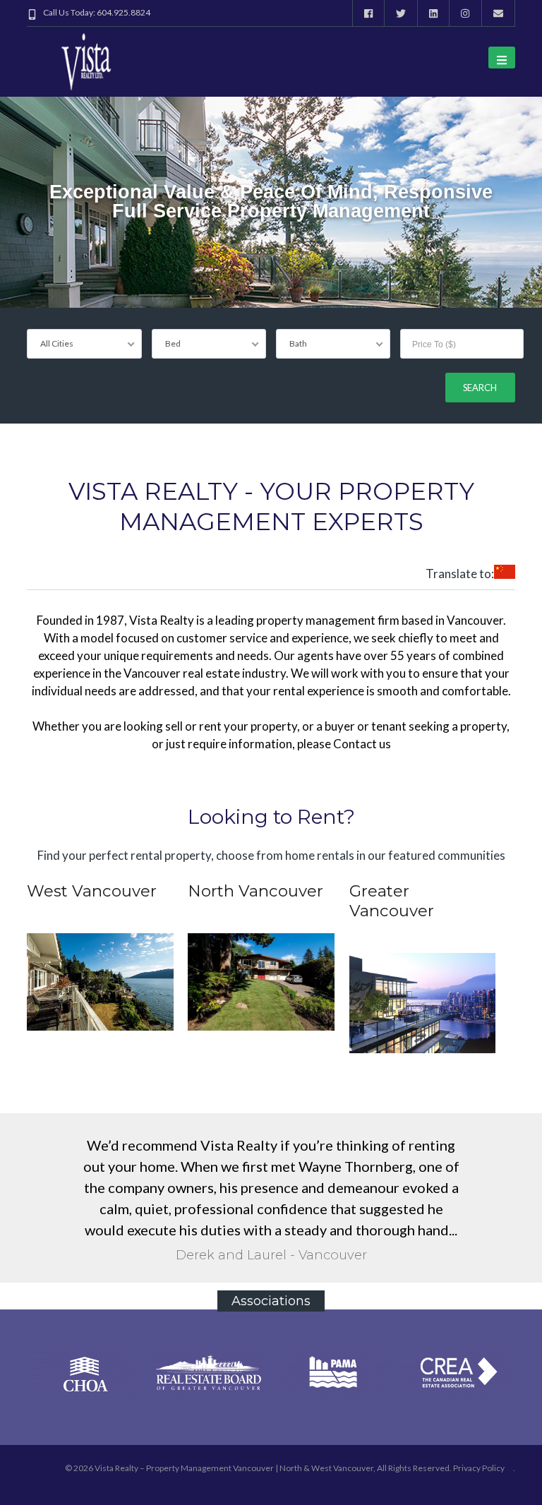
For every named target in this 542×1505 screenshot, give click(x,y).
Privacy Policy (479, 1468)
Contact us (362, 743)
